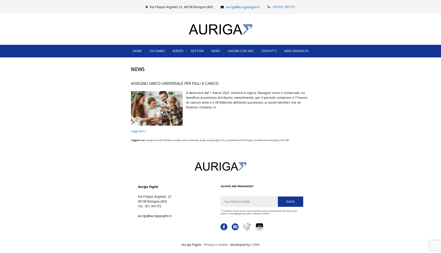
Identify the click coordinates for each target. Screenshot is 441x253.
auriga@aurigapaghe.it (243, 7)
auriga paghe (213, 140)
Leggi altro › (139, 131)
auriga (202, 140)
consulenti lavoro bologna (266, 140)
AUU (222, 140)
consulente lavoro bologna (239, 140)
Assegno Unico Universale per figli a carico (174, 83)
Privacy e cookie (216, 244)
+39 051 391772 (283, 7)
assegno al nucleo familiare (159, 140)
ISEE (287, 140)
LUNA (255, 244)
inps (282, 140)
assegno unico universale (186, 140)
